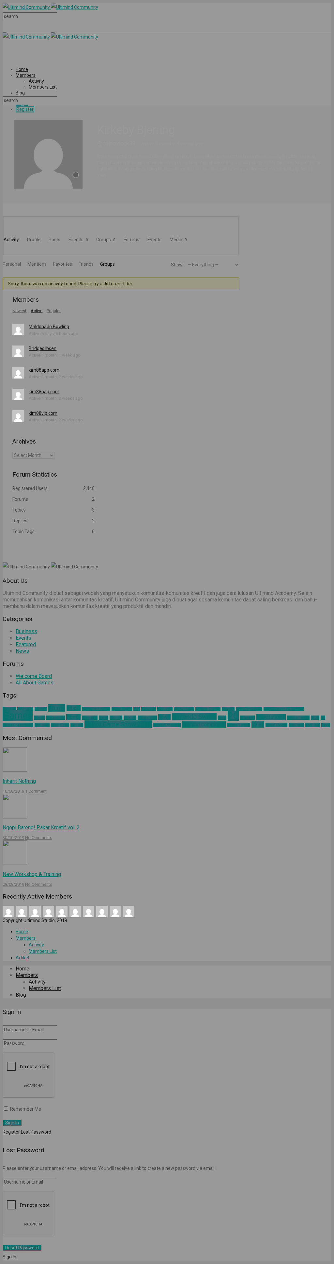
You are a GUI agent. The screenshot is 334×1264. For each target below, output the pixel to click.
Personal (12, 264)
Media (178, 239)
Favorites (62, 264)
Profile (33, 239)
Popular (54, 311)
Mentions (37, 264)
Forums (131, 239)
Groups (105, 239)
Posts (54, 239)
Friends (78, 239)
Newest (19, 311)
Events (154, 239)
